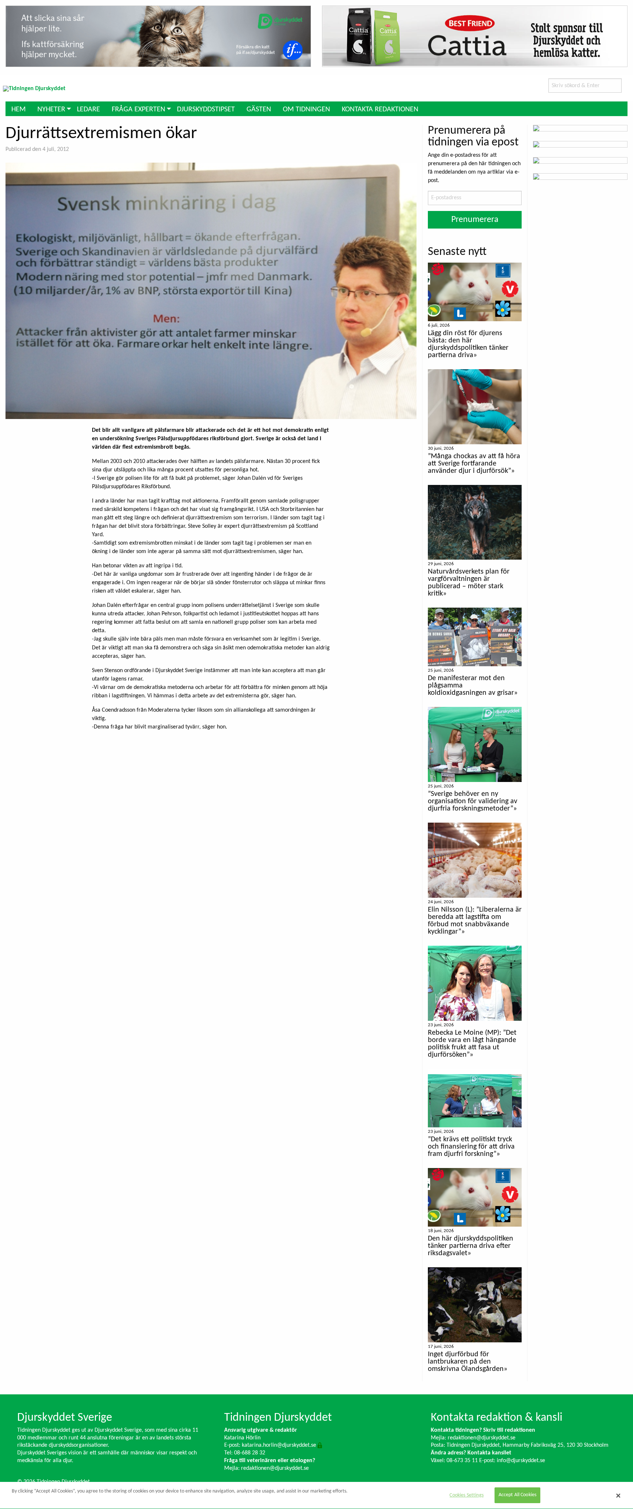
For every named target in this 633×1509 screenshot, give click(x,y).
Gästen (259, 109)
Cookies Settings (466, 1495)
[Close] (618, 1495)
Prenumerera (475, 219)
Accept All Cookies (518, 1495)
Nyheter (51, 109)
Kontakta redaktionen (380, 109)
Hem (18, 109)
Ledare (88, 109)
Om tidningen (306, 109)
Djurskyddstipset (206, 109)
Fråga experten (138, 109)
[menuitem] (18, 108)
